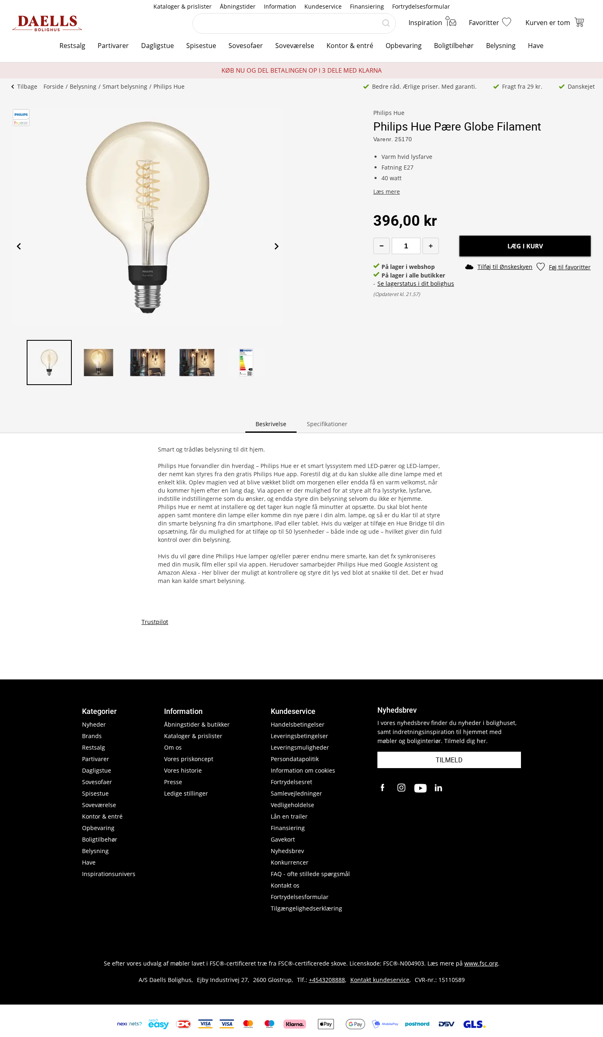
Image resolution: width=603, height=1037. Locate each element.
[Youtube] (420, 788)
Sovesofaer (245, 45)
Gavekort (283, 839)
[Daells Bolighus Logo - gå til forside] (47, 23)
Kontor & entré (350, 45)
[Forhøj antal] (431, 246)
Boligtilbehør (454, 45)
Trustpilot (155, 622)
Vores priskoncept (188, 759)
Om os (173, 747)
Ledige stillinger (186, 793)
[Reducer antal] (381, 246)
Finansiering (367, 6)
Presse (173, 782)
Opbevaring (404, 45)
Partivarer (113, 45)
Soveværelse (294, 45)
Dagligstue (157, 45)
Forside (53, 86)
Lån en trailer (289, 816)
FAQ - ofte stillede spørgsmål (310, 874)
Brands (92, 736)
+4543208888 (327, 980)
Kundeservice (323, 6)
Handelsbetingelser (297, 724)
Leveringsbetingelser (299, 736)
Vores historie (183, 770)
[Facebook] (383, 788)
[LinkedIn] (439, 788)
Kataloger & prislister (182, 6)
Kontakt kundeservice (379, 980)
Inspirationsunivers (108, 874)
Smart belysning (125, 86)
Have (536, 45)
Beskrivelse (271, 424)
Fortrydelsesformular (421, 6)
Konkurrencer (289, 862)
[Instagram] (402, 788)
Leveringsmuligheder (300, 747)
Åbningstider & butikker (197, 724)
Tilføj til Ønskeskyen (504, 267)
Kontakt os (285, 885)
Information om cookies (303, 770)
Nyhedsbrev (287, 851)
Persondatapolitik (295, 759)
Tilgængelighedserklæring (306, 908)
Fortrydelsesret (291, 782)
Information (280, 6)
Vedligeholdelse (292, 805)
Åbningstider (238, 6)
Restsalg (72, 45)
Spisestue (201, 45)
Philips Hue (169, 86)
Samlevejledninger (296, 793)
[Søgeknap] (386, 23)
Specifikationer (327, 424)
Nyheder (94, 724)
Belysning (501, 45)
